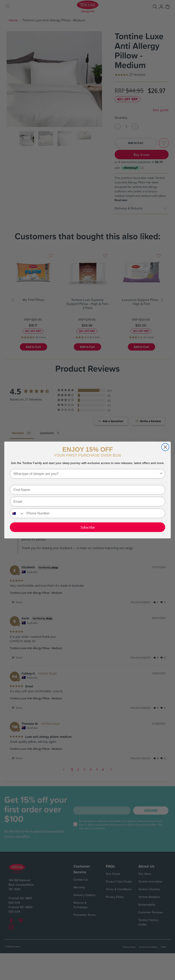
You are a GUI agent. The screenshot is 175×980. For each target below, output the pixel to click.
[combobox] (86, 473)
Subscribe (87, 527)
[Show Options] (161, 473)
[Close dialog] (165, 447)
